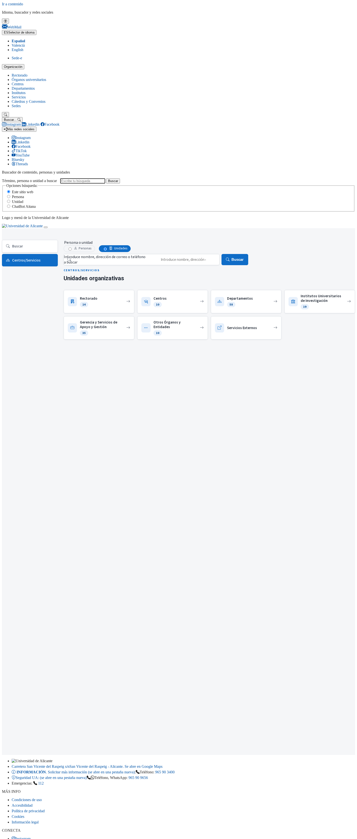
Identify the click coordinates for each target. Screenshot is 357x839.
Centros (18, 84)
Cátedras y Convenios (28, 101)
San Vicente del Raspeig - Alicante (87, 766)
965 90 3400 (165, 772)
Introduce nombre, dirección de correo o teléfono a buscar (104, 259)
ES (19, 32)
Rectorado (19, 75)
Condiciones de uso (27, 800)
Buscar (113, 181)
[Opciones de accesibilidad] (5, 21)
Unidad (17, 202)
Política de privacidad (28, 811)
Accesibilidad (22, 805)
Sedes (16, 106)
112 (41, 783)
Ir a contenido (12, 4)
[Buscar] (5, 114)
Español (18, 41)
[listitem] (99, 301)
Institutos (19, 93)
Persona (18, 197)
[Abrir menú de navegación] (46, 227)
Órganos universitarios (29, 80)
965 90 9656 (138, 778)
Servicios (19, 97)
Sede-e (17, 58)
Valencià (18, 45)
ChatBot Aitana (24, 206)
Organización (13, 67)
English (17, 50)
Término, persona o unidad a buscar (29, 181)
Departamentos (23, 88)
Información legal (25, 822)
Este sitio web (22, 192)
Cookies (18, 816)
